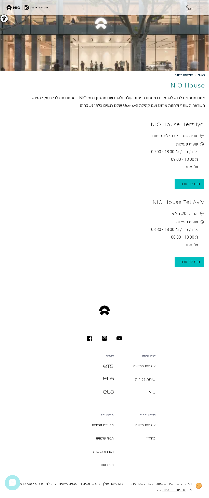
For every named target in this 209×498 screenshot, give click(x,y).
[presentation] (119, 338)
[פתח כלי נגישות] (4, 18)
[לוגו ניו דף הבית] (27, 8)
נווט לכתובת (190, 183)
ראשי (201, 75)
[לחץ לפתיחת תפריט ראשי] (200, 8)
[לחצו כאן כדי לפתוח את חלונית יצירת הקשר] (12, 482)
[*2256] (189, 8)
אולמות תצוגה (184, 75)
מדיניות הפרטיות (174, 490)
